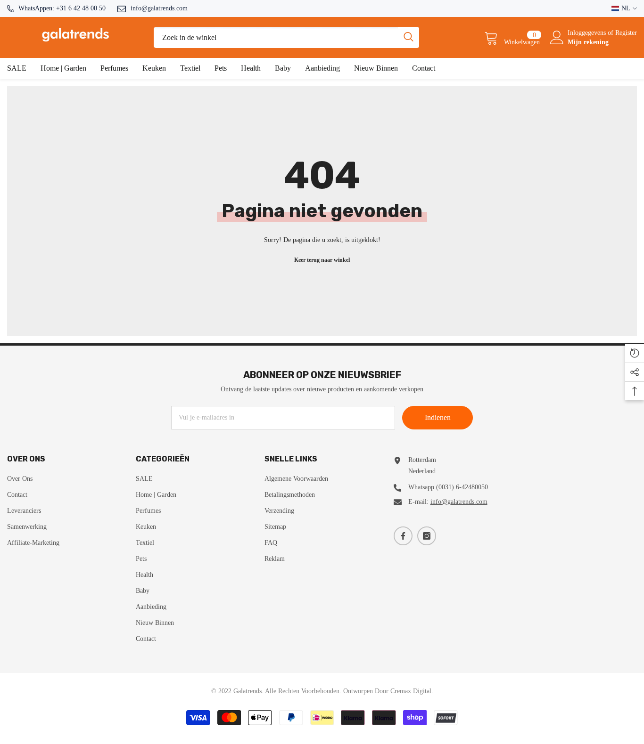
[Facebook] (403, 535)
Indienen (438, 417)
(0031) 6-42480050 (462, 487)
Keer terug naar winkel (322, 260)
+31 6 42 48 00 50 (81, 8)
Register (626, 32)
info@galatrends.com (159, 8)
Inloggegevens (588, 32)
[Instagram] (426, 535)
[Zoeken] (286, 37)
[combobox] (276, 37)
